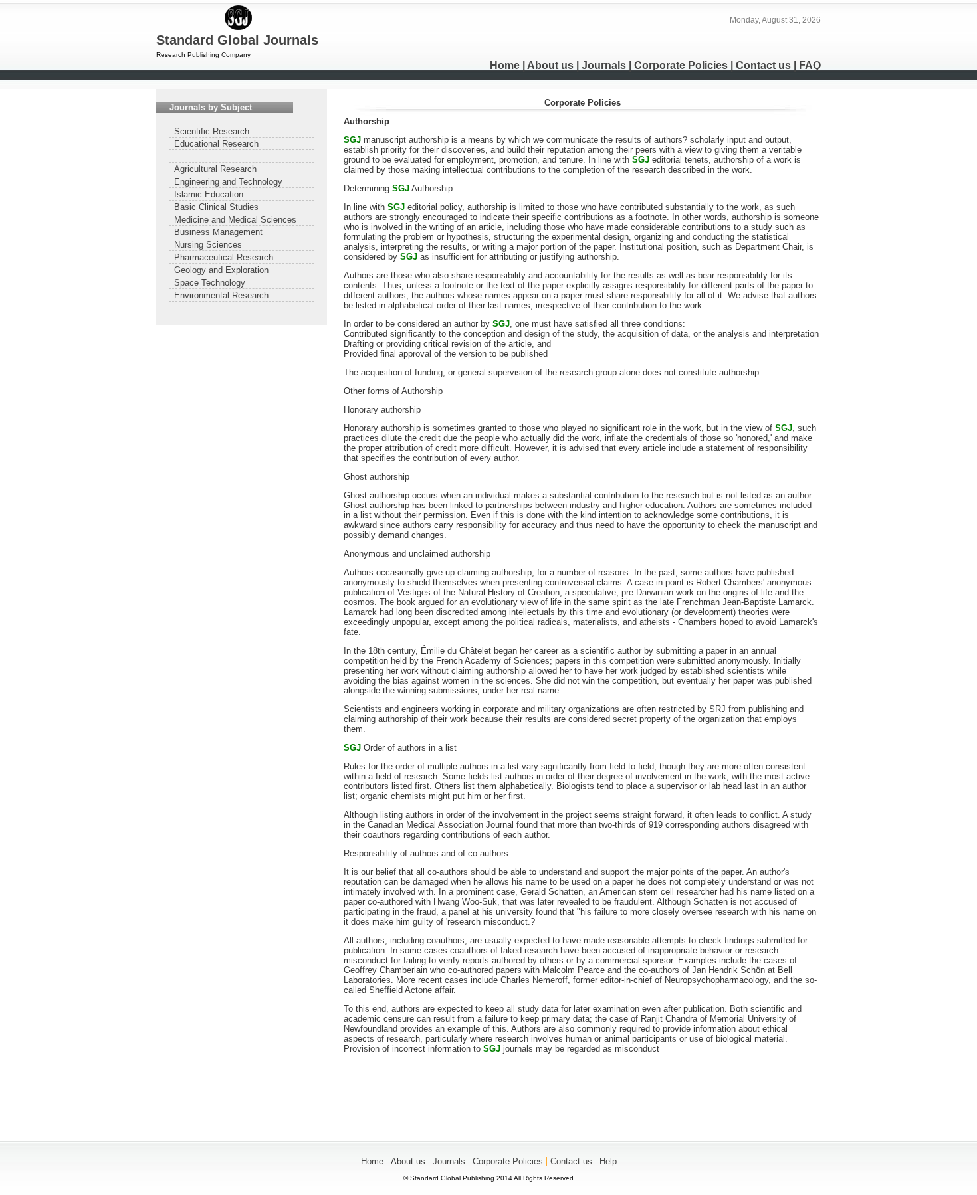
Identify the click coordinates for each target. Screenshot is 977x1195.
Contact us (763, 65)
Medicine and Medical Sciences (235, 220)
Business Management (218, 232)
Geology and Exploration (221, 270)
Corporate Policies (681, 65)
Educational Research (216, 144)
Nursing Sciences (208, 245)
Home (505, 65)
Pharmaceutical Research (223, 257)
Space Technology (209, 283)
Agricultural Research (215, 169)
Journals (604, 65)
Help (608, 1161)
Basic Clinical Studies (216, 207)
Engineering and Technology (228, 182)
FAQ (810, 65)
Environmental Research (221, 295)
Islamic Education (208, 194)
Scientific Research (211, 131)
